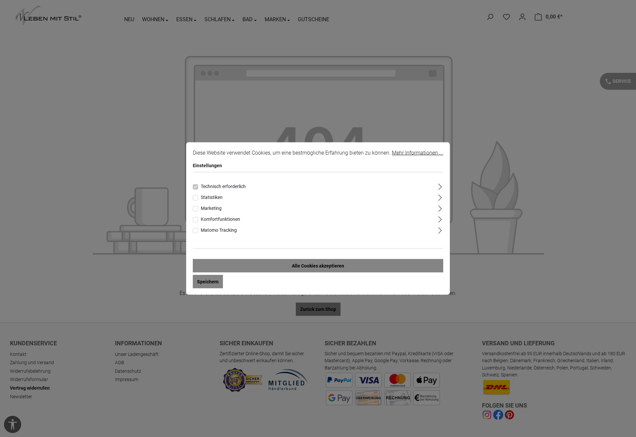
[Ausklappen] (440, 186)
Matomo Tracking (219, 230)
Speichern (208, 281)
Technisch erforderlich (223, 186)
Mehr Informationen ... (417, 153)
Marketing (211, 208)
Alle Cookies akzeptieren (318, 265)
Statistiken (212, 197)
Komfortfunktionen (220, 219)
